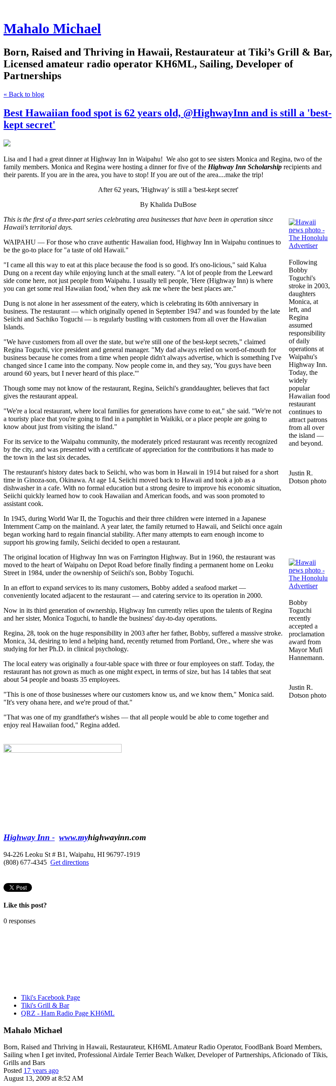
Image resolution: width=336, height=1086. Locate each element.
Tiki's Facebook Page (50, 997)
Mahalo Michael (52, 28)
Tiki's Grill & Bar (45, 1005)
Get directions (69, 862)
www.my (73, 837)
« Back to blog (24, 94)
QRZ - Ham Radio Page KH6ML (68, 1013)
